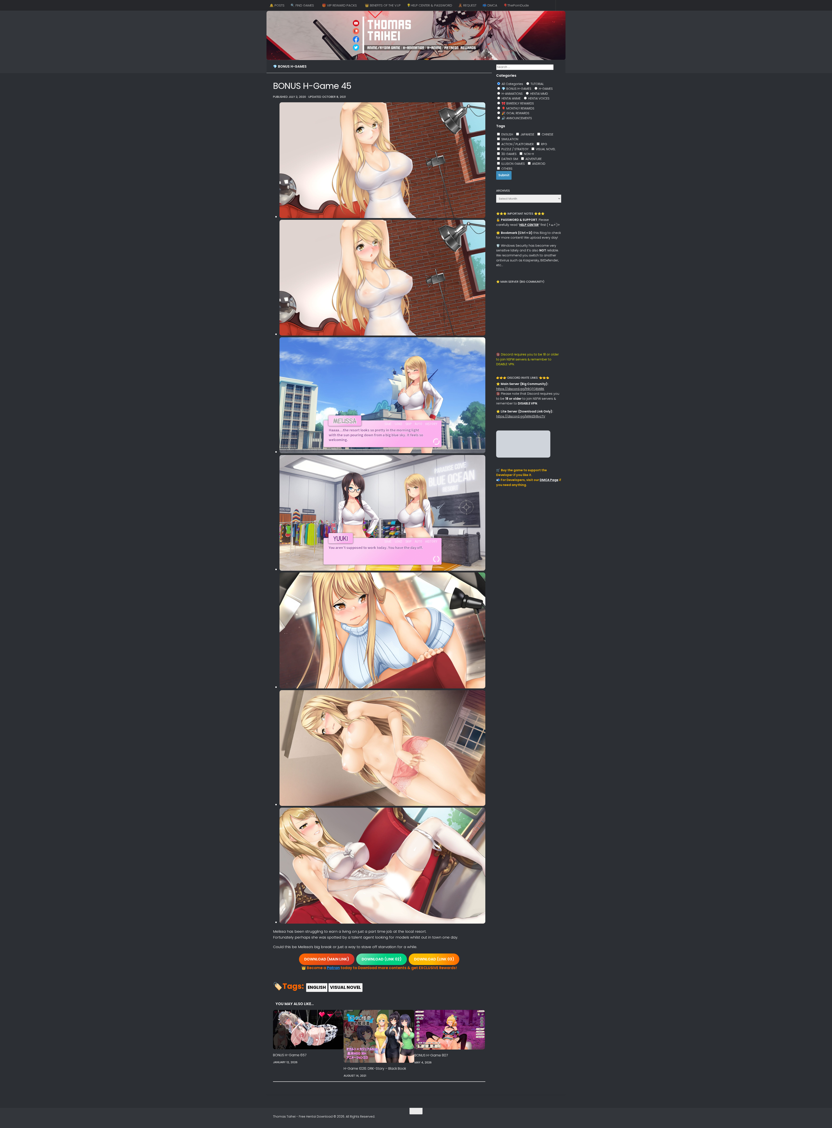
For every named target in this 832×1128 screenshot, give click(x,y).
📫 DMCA (490, 5)
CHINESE (547, 134)
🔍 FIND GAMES (302, 5)
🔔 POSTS (277, 5)
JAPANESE (527, 134)
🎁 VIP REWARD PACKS (339, 5)
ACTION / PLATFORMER (517, 144)
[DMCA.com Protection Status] (523, 456)
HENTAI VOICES (538, 98)
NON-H (528, 154)
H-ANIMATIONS (512, 93)
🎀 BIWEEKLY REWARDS (517, 103)
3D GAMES (508, 154)
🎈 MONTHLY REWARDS (517, 108)
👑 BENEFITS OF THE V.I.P (383, 5)
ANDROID (538, 163)
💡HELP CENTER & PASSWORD (429, 5)
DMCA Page (549, 480)
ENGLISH (317, 987)
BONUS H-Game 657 (290, 1055)
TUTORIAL (537, 84)
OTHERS (506, 168)
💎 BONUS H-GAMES (290, 66)
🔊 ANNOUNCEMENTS (516, 118)
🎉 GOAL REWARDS (515, 113)
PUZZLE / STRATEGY (514, 149)
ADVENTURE (533, 159)
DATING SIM (509, 159)
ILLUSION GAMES (512, 163)
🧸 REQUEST (467, 5)
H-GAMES (545, 88)
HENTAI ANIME (511, 98)
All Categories (512, 84)
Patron (333, 967)
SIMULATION (509, 139)
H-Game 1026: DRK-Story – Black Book (375, 1068)
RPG (543, 144)
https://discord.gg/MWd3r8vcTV (520, 416)
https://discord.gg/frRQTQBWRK (520, 389)
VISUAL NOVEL (345, 987)
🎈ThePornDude (516, 5)
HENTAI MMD (538, 93)
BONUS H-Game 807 (431, 1055)
